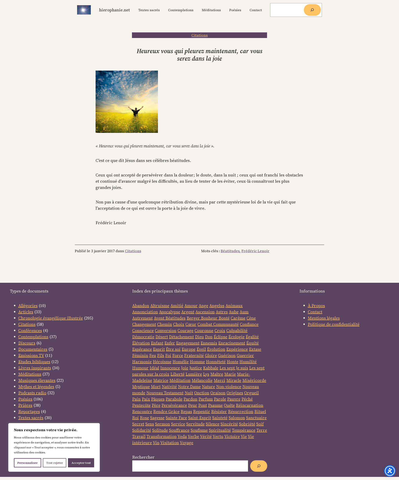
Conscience (143, 330)
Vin (156, 443)
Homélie (180, 362)
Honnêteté (216, 362)
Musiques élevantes (36, 380)
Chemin (164, 324)
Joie (184, 368)
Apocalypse (169, 312)
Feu (152, 355)
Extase (255, 349)
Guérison (227, 355)
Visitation (169, 443)
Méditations (29, 374)
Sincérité (229, 424)
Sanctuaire (256, 418)
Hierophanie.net (114, 10)
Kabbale (210, 368)
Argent (187, 312)
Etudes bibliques (34, 362)
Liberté (177, 374)
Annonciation (145, 312)
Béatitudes (230, 250)
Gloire (211, 355)
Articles (25, 312)
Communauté (225, 324)
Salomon (237, 418)
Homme (197, 362)
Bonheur (209, 318)
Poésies (25, 399)
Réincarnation (249, 405)
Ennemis (209, 343)
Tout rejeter (54, 463)
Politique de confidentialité (334, 324)
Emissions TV (31, 355)
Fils (160, 355)
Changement (144, 324)
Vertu (218, 436)
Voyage (186, 443)
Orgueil (251, 393)
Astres (222, 312)
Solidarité (141, 430)
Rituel (260, 411)
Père (156, 405)
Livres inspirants (34, 368)
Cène (251, 318)
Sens (149, 424)
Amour (191, 306)
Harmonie (142, 362)
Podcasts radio (32, 393)
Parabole (174, 399)
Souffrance (179, 430)
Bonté (224, 318)
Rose (144, 418)
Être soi (173, 349)
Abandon (140, 306)
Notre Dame (189, 386)
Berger (194, 318)
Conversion (165, 330)
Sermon (162, 424)
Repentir (201, 411)
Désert (161, 337)
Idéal (154, 368)
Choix (178, 324)
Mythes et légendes (36, 386)
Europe (189, 349)
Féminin (140, 355)
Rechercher (143, 457)
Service (178, 424)
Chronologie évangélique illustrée (50, 318)
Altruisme (159, 306)
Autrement (142, 318)
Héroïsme (162, 362)
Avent (159, 318)
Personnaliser (27, 463)
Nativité (169, 386)
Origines (235, 393)
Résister (219, 411)
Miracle (233, 380)
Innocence (170, 368)
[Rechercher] (312, 10)
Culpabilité (237, 330)
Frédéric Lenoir (255, 250)
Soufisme (199, 430)
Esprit (159, 349)
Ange (203, 306)
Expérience (237, 349)
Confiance (249, 324)
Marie (230, 374)
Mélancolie (202, 380)
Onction (201, 393)
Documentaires (32, 349)
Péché (247, 399)
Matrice (160, 380)
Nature (208, 386)
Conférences (30, 330)
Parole (220, 399)
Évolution (216, 349)
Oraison (217, 393)
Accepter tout (81, 463)
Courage (185, 330)
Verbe (193, 436)
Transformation (162, 436)
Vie (244, 436)
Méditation (180, 380)
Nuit (189, 393)
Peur (192, 405)
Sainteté (220, 418)
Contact (315, 312)
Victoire (232, 436)
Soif (260, 424)
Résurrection (240, 411)
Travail (138, 436)
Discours (26, 343)
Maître (216, 374)
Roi (135, 418)
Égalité (252, 337)
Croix (219, 330)
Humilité (248, 362)
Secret (138, 424)
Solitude (160, 430)
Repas (186, 411)
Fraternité (194, 355)
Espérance (142, 349)
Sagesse (157, 418)
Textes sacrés (30, 418)
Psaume (215, 405)
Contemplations (33, 337)
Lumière (194, 374)
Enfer (169, 343)
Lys (206, 374)
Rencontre (142, 411)
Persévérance (174, 405)
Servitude (195, 424)
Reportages (29, 411)
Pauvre (233, 399)
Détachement (181, 337)
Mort (156, 386)
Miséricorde (254, 380)
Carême (238, 318)
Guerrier (245, 355)
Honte (232, 362)
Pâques (158, 399)
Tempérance (243, 430)
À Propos (316, 306)
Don (209, 337)
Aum (244, 312)
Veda (182, 436)
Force (177, 355)
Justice (195, 368)
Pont (202, 405)
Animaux (234, 306)
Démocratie (143, 337)
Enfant (157, 343)
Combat (204, 324)
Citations (199, 35)
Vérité (206, 436)
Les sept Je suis (233, 368)
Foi (168, 355)
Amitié (176, 306)
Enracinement (231, 343)
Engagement (188, 343)
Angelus (216, 306)
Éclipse (220, 337)
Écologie (236, 337)
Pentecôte (141, 405)
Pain (136, 399)
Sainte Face (176, 418)
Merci (219, 380)
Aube (234, 312)
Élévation (141, 343)
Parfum (205, 399)
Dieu (199, 337)
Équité (252, 343)
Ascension (205, 312)
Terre (261, 430)
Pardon (190, 399)
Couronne (204, 330)
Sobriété (247, 424)
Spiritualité (220, 430)
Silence (212, 424)
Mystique (141, 386)
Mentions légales (324, 318)
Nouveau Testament (164, 393)
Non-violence (228, 386)
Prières (25, 405)
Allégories (28, 306)
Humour (140, 368)
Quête (229, 405)
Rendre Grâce (166, 411)
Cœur (190, 324)
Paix (146, 399)
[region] (54, 447)
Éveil (201, 349)
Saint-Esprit (199, 418)
